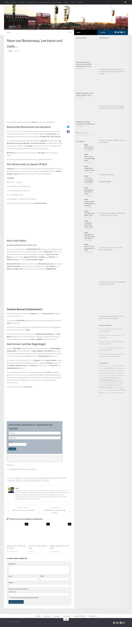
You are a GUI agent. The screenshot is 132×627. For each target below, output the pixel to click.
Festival (101, 373)
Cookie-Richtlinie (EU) (80, 616)
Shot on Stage (57, 2)
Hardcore (106, 373)
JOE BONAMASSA (11, 480)
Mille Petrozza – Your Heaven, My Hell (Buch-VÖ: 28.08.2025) (110, 249)
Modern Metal (116, 382)
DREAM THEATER (116, 371)
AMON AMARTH (111, 366)
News (6, 2)
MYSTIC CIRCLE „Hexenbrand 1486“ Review (89, 158)
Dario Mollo (26, 478)
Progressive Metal (106, 387)
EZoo (37, 478)
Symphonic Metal (106, 392)
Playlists (65, 2)
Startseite (38, 616)
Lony (102, 335)
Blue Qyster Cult (18, 478)
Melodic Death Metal (108, 378)
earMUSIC (32, 478)
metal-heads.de (107, 380)
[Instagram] (124, 32)
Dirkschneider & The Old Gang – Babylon (88, 192)
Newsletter (80, 2)
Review (123, 389)
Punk (124, 387)
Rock (101, 392)
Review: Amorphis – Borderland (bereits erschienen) (89, 203)
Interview (113, 375)
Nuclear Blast (109, 385)
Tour (120, 392)
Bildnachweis (93, 616)
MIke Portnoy (108, 383)
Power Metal (118, 385)
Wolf (10, 51)
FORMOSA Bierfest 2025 (106, 175)
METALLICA (102, 383)
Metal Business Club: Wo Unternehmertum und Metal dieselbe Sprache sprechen (84, 64)
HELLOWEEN (107, 375)
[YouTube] (121, 32)
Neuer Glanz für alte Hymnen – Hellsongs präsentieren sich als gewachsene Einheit (111, 107)
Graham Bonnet (62, 478)
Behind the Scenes (44, 2)
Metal (118, 378)
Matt (102, 341)
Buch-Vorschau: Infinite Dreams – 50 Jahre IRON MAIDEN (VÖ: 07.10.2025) (111, 317)
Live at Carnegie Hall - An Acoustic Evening (31, 480)
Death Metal (109, 368)
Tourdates (21, 2)
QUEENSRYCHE (45, 480)
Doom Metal (108, 371)
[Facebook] (115, 32)
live (100, 378)
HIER (16, 174)
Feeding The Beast (44, 478)
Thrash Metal (114, 392)
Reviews (13, 2)
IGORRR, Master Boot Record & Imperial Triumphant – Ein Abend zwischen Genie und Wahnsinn (112, 71)
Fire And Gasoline (53, 478)
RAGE (107, 390)
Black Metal (119, 366)
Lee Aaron (18, 480)
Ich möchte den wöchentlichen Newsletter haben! (24, 598)
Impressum (56, 616)
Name (11, 576)
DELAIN (115, 368)
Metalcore (119, 381)
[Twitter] (118, 32)
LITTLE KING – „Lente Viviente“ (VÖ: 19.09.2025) (89, 180)
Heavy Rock (102, 375)
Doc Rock (103, 329)
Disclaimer (47, 616)
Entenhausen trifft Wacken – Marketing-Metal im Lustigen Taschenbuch (112, 283)
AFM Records (105, 366)
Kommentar (12, 564)
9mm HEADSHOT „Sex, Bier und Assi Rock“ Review (89, 236)
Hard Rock (111, 373)
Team (72, 2)
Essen (122, 371)
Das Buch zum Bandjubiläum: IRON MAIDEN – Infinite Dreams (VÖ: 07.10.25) (112, 214)
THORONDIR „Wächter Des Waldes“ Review (88, 225)
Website (11, 582)
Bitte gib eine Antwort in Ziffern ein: (18, 589)
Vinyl (100, 395)
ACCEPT (101, 366)
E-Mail (11, 442)
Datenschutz (66, 616)
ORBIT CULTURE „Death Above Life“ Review (89, 248)
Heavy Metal (119, 373)
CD (104, 368)
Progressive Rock (118, 387)
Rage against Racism (113, 390)
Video (124, 392)
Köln (124, 375)
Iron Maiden (120, 375)
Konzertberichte (32, 2)
